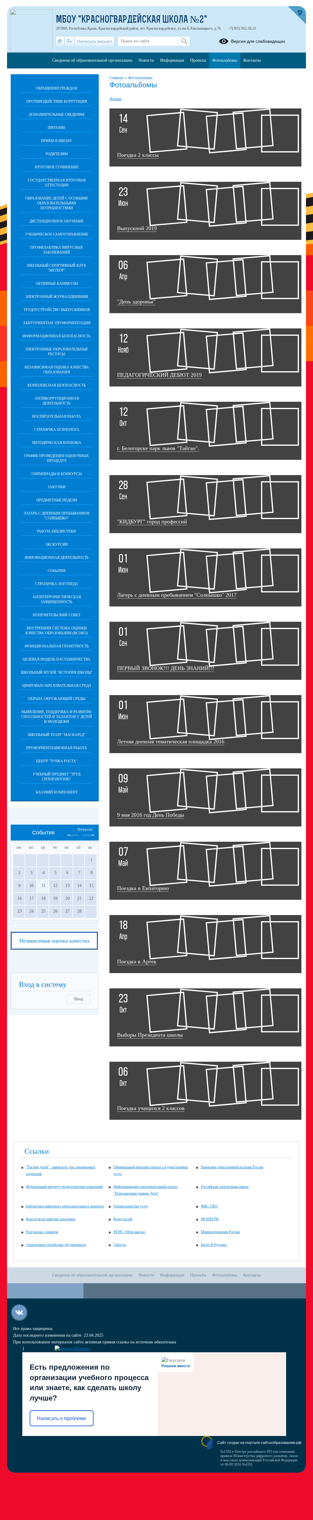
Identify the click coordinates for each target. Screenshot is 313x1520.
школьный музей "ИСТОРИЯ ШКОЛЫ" (57, 672)
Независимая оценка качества (54, 941)
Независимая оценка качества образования (56, 369)
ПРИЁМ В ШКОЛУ (56, 141)
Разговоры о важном (42, 1232)
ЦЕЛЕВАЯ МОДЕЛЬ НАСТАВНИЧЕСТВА (56, 659)
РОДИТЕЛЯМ (57, 154)
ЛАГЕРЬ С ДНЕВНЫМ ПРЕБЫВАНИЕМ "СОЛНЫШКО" (57, 515)
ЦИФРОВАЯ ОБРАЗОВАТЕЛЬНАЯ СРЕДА (56, 685)
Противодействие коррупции (56, 101)
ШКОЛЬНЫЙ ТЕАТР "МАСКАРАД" (57, 735)
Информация (172, 60)
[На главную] (60, 41)
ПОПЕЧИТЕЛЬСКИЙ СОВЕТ (56, 615)
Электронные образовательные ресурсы (56, 351)
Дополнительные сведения (56, 114)
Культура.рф (122, 1219)
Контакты (252, 60)
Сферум (119, 1245)
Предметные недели (56, 500)
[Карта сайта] (69, 41)
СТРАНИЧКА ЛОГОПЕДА (56, 584)
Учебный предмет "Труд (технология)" (56, 776)
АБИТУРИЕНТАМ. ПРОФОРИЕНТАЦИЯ (56, 323)
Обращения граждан (56, 88)
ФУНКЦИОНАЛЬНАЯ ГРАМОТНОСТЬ (56, 646)
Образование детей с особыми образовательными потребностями (56, 203)
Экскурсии (56, 544)
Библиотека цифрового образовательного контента (65, 1206)
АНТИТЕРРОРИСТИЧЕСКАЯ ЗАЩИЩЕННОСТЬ (56, 599)
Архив (115, 99)
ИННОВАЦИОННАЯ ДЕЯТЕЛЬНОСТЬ (57, 557)
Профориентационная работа (56, 748)
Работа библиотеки (56, 531)
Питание (56, 128)
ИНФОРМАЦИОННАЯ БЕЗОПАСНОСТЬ (56, 336)
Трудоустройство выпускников (57, 310)
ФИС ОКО (209, 1206)
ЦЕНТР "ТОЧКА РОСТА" (56, 761)
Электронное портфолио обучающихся (56, 1245)
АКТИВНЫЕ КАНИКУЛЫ (56, 283)
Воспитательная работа (56, 416)
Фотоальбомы (140, 78)
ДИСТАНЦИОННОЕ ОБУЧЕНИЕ (56, 221)
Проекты (198, 60)
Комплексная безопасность (57, 385)
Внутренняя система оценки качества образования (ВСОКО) (56, 630)
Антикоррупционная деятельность (57, 400)
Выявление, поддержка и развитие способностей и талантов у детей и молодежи (56, 717)
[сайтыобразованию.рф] (297, 15)
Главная (117, 78)
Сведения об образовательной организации (92, 60)
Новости (146, 60)
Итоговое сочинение (57, 167)
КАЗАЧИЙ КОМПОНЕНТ (57, 792)
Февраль (85, 829)
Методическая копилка (56, 443)
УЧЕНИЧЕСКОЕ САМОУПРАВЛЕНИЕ (56, 234)
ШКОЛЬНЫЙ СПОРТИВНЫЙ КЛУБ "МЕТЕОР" (56, 268)
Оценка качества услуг (130, 1206)
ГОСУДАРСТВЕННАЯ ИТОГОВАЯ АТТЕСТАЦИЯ (57, 182)
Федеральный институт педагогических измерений (64, 1187)
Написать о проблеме (61, 1418)
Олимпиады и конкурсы (56, 474)
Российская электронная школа (225, 1187)
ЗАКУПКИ (56, 487)
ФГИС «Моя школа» (129, 1232)
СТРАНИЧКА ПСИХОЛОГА (56, 429)
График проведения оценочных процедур (56, 458)
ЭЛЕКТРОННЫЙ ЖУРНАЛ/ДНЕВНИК (56, 297)
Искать (184, 41)
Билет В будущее (214, 1245)
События (56, 571)
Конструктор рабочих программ (50, 1219)
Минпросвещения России (220, 1232)
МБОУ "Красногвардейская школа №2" (131, 20)
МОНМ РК (210, 1219)
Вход (78, 999)
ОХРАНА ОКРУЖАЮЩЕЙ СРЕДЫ (56, 699)
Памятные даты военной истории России (232, 1167)
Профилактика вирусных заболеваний (56, 250)
